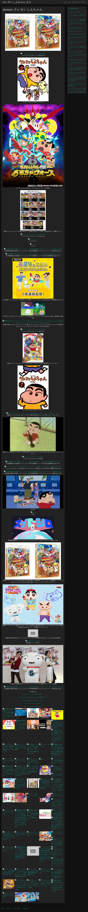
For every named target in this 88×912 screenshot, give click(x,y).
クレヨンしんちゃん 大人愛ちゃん (76, 16)
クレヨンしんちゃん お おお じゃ (77, 34)
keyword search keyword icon (75, 28)
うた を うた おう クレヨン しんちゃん (76, 23)
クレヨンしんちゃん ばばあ (33, 703)
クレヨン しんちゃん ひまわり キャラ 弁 (77, 55)
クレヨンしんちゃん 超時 (75, 51)
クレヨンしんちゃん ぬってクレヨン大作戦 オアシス (33, 697)
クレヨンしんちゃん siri (74, 12)
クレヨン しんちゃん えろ (16, 2)
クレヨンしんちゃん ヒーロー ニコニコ (77, 42)
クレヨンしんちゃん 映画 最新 (76, 92)
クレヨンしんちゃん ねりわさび (33, 706)
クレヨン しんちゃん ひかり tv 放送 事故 (76, 85)
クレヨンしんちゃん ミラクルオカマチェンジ (76, 73)
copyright (82, 2)
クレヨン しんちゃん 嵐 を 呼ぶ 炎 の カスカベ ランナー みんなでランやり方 (76, 79)
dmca (65, 2)
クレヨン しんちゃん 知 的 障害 (76, 20)
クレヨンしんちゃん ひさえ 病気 (33, 694)
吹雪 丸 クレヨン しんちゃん (76, 31)
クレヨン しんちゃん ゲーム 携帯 (77, 89)
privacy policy (75, 2)
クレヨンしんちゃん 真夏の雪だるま (76, 47)
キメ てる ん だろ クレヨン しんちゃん (76, 63)
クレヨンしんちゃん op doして (76, 59)
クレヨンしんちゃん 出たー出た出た (76, 38)
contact (69, 2)
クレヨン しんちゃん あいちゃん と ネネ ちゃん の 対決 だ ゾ (77, 68)
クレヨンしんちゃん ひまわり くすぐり (33, 700)
